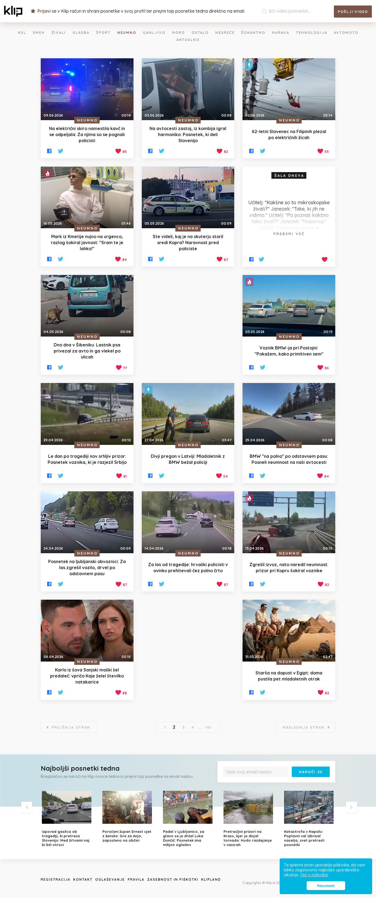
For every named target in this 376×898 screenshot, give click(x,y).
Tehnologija (311, 32)
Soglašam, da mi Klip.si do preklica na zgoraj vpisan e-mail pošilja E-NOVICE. (277, 783)
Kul (22, 32)
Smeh (39, 32)
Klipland (211, 879)
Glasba (80, 32)
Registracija (55, 879)
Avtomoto (346, 32)
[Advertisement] (188, 324)
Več (229, 785)
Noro (178, 32)
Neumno (126, 32)
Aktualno (188, 39)
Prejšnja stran (70, 727)
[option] (68, 819)
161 (208, 727)
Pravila (136, 879)
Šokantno (253, 32)
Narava (280, 32)
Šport (103, 32)
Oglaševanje (110, 879)
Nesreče (225, 32)
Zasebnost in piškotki (172, 879)
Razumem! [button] (326, 885)
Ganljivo (154, 32)
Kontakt (82, 879)
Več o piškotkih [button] (314, 874)
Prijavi (44, 11)
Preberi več (289, 234)
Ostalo (200, 32)
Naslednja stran (304, 727)
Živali (58, 32)
